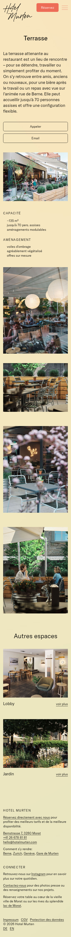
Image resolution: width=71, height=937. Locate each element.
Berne (7, 853)
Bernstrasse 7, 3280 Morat (22, 833)
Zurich (17, 853)
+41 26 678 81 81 (15, 837)
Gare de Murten (47, 853)
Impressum (11, 920)
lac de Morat (12, 906)
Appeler (35, 126)
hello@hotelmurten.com (20, 842)
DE (5, 928)
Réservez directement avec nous (26, 817)
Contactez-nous (14, 885)
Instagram (38, 874)
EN (12, 928)
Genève (29, 853)
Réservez (47, 7)
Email (35, 138)
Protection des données (47, 920)
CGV (24, 920)
